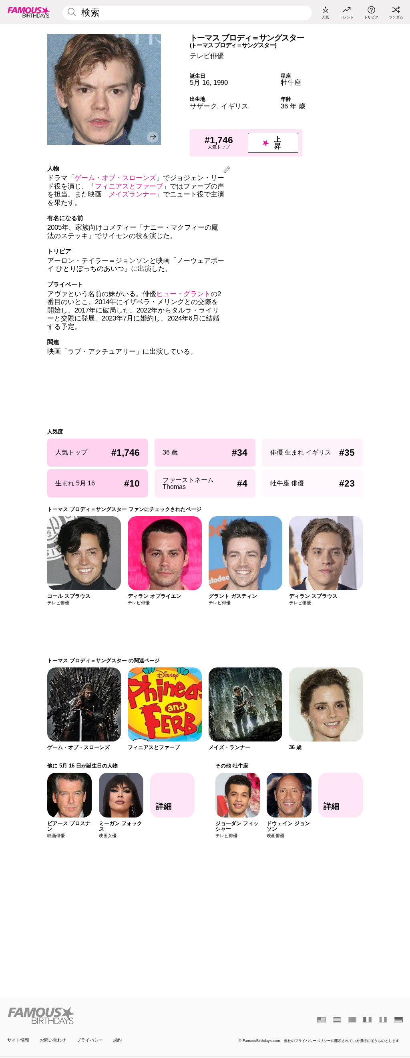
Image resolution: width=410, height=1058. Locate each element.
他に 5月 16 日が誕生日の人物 (82, 766)
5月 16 (199, 82)
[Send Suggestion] (227, 170)
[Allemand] (398, 1019)
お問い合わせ (53, 1040)
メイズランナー (132, 194)
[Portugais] (352, 1019)
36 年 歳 (293, 106)
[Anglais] (321, 1019)
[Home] (104, 1015)
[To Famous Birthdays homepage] (29, 12)
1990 (220, 82)
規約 (117, 1040)
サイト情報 (18, 1040)
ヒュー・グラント (183, 294)
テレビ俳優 (207, 56)
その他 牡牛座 (231, 766)
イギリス (234, 106)
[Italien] (383, 1019)
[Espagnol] (337, 1019)
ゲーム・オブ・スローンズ (115, 178)
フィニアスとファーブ (129, 186)
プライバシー (89, 1040)
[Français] (367, 1019)
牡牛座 (291, 82)
